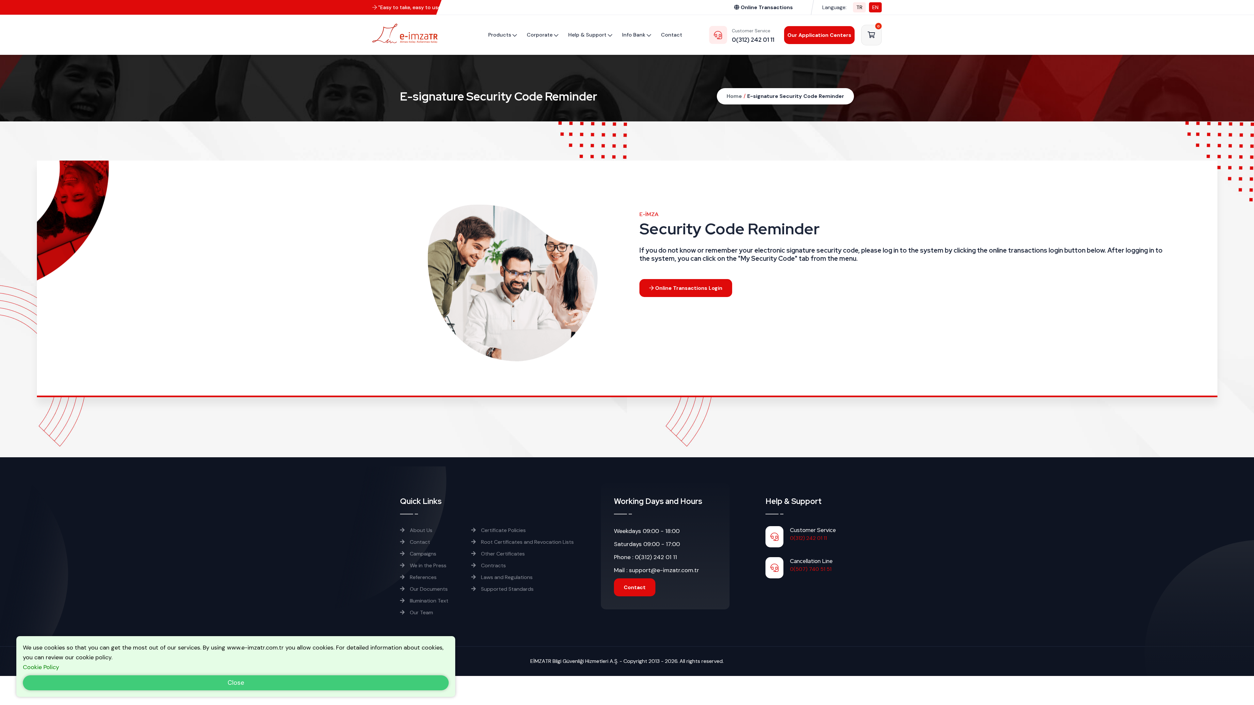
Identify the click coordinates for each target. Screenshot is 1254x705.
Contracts (493, 565)
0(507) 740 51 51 (810, 569)
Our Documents (428, 589)
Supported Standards (507, 589)
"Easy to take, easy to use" (409, 7)
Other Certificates (502, 553)
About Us (420, 530)
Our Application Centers (819, 35)
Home (734, 96)
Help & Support (587, 34)
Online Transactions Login (688, 288)
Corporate (540, 34)
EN (875, 7)
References (423, 577)
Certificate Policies (503, 530)
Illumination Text (428, 600)
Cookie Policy (41, 667)
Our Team (421, 612)
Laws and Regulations (506, 577)
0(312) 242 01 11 (808, 538)
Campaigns (422, 553)
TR (859, 7)
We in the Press (427, 565)
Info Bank (633, 34)
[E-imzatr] (405, 33)
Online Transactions (766, 7)
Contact (671, 34)
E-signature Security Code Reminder (795, 96)
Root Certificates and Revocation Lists (527, 542)
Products (499, 34)
